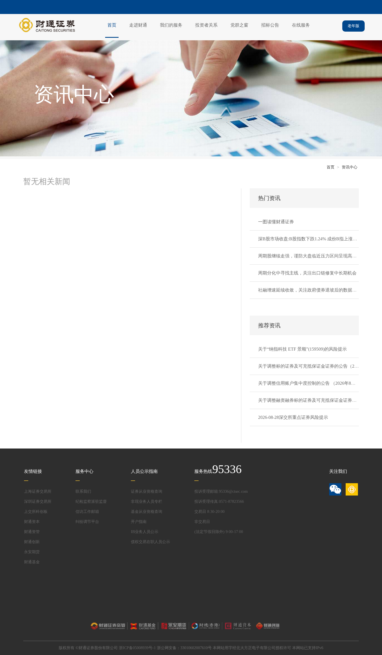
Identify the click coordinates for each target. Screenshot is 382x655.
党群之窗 (239, 25)
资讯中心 (349, 167)
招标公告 (270, 25)
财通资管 (32, 532)
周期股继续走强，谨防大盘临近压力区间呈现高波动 (309, 255)
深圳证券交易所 (37, 501)
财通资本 (32, 522)
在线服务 (301, 25)
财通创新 (32, 542)
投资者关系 (206, 25)
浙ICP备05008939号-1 (137, 648)
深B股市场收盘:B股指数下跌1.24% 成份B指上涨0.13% (311, 238)
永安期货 (32, 552)
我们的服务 (171, 25)
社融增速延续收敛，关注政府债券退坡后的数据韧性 (309, 290)
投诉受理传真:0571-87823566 (219, 501)
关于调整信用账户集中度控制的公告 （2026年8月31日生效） (318, 383)
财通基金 (32, 562)
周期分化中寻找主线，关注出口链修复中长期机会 (307, 273)
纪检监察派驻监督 (91, 501)
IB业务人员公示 (144, 532)
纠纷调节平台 (87, 522)
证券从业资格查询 (146, 491)
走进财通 (138, 25)
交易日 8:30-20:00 (209, 512)
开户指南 (139, 522)
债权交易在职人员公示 (150, 542)
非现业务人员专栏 (146, 501)
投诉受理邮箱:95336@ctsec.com (221, 491)
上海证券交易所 (37, 491)
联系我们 (83, 491)
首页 (111, 25)
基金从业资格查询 (146, 512)
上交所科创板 (36, 512)
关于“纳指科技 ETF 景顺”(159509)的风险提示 (302, 349)
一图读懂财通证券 (276, 221)
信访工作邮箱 (87, 512)
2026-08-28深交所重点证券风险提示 (293, 417)
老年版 (353, 26)
